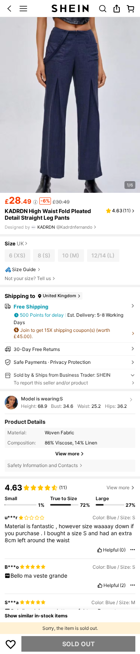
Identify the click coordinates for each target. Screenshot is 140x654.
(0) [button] (122, 550)
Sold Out (78, 644)
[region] (70, 493)
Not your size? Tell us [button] (28, 278)
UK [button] (20, 244)
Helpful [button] (111, 550)
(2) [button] (123, 585)
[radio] (17, 255)
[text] (70, 533)
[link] (103, 8)
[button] (9, 8)
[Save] (11, 644)
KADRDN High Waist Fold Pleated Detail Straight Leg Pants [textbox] (48, 214)
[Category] (23, 8)
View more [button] (118, 487)
